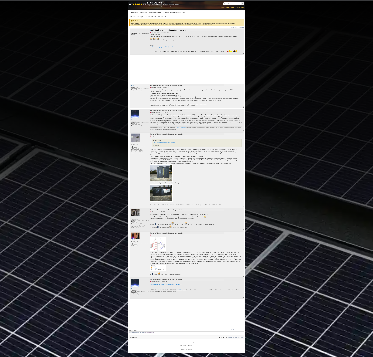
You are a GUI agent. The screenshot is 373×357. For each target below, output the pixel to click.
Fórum (222, 7)
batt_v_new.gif (157, 268)
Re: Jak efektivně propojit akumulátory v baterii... (166, 85)
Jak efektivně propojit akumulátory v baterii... (148, 16)
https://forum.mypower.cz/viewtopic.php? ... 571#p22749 (166, 284)
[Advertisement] (186, 69)
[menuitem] (157, 12)
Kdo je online (133, 330)
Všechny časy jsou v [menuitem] (235, 337)
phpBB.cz (190, 345)
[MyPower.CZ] (137, 4)
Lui (131, 217)
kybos (132, 142)
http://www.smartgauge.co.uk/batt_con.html (162, 47)
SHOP (227, 7)
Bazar (232, 7)
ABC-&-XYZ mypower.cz (181, 127)
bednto (132, 29)
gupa (132, 119)
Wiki (238, 7)
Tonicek (133, 239)
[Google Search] (242, 3)
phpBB (181, 342)
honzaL (132, 85)
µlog (242, 7)
